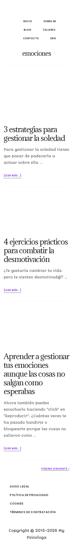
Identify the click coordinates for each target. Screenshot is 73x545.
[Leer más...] (12, 176)
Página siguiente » (55, 468)
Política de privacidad (29, 495)
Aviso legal (19, 486)
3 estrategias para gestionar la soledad (34, 133)
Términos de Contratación (33, 512)
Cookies (17, 504)
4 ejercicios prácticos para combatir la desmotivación (36, 250)
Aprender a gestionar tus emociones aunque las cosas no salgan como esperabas (36, 373)
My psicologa (36, 11)
